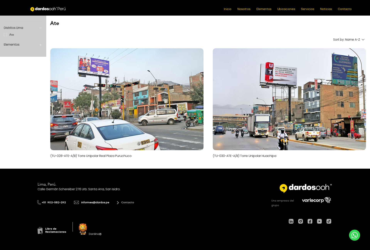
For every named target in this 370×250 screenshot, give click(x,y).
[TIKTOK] (329, 221)
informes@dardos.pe (95, 202)
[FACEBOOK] (310, 221)
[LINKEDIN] (291, 221)
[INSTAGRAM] (300, 221)
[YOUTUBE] (319, 221)
